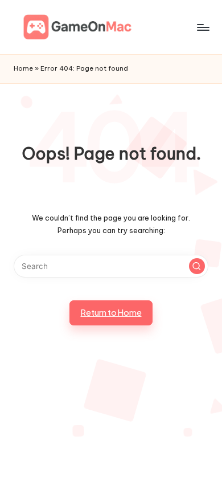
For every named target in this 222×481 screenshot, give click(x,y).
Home (23, 68)
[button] (197, 266)
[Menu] (202, 27)
